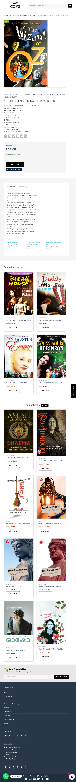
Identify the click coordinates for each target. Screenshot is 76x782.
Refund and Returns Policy (11, 704)
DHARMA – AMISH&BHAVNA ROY (17, 458)
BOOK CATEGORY (16, 15)
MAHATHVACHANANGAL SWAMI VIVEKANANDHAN (55, 586)
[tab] (11, 186)
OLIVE (7, 648)
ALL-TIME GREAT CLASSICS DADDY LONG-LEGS (54, 320)
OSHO (11, 648)
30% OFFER (9, 521)
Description (11, 187)
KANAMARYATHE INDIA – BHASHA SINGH (19, 523)
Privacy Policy (8, 696)
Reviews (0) (23, 187)
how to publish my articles (11, 719)
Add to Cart (15, 164)
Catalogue (7, 715)
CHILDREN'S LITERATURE (12, 95)
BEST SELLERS (42, 647)
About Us (6, 692)
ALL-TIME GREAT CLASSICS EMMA (17, 383)
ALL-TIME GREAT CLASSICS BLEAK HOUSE (20, 320)
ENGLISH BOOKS (29, 15)
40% (14, 521)
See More (45, 405)
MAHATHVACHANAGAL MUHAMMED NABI (52, 523)
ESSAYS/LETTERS (43, 458)
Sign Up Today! (61, 677)
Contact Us (7, 723)
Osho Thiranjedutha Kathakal (16, 650)
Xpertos (49, 776)
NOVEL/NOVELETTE (11, 97)
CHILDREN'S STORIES (29, 95)
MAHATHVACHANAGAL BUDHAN (17, 586)
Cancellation (7, 711)
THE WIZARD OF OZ (12, 243)
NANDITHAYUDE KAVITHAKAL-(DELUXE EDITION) (55, 649)
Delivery (6, 708)
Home (6, 15)
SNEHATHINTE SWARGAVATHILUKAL (51, 461)
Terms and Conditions (10, 700)
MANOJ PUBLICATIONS (57, 95)
